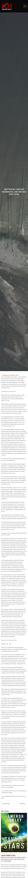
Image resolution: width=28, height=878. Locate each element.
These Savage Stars (8, 855)
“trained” (3, 712)
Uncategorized (5, 375)
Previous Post (5, 803)
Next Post (23, 803)
